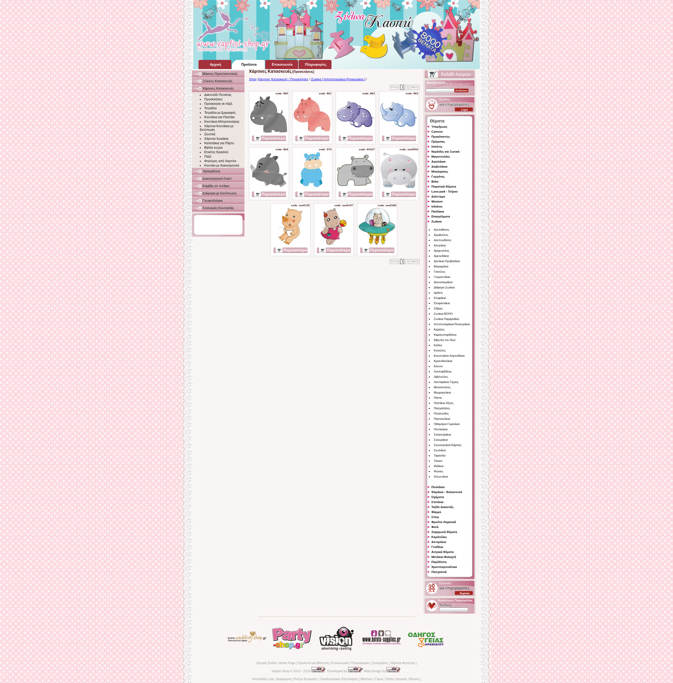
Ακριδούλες (441, 234)
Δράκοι (438, 292)
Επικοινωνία (340, 663)
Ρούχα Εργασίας (305, 679)
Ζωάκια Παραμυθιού (446, 318)
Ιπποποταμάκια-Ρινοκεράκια (452, 324)
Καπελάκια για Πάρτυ (219, 143)
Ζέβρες (438, 308)
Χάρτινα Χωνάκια (216, 139)
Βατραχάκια (441, 266)
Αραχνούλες (441, 250)
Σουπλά (209, 134)
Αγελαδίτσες (441, 229)
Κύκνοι (438, 366)
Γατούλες (439, 271)
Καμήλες (439, 329)
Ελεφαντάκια (442, 303)
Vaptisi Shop (280, 671)
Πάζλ (207, 156)
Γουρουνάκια (442, 276)
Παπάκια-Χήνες (443, 403)
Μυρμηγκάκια (442, 392)
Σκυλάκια (440, 450)
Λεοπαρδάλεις (443, 371)
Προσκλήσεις (213, 99)
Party (390, 679)
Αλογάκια (440, 245)
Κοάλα (438, 345)
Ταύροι (438, 460)
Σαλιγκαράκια (442, 434)
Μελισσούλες (442, 387)
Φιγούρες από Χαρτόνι (220, 161)
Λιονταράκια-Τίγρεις (446, 382)
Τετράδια (210, 108)
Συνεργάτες (380, 663)
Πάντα (438, 397)
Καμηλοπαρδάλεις (445, 334)
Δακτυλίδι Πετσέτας (218, 95)
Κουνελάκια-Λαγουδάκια (449, 355)
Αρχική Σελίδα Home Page (276, 663)
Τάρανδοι (439, 455)
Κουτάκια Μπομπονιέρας (221, 121)
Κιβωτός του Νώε (445, 339)
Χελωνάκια (441, 476)
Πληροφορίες (360, 663)
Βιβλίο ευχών (213, 147)
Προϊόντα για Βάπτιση (313, 663)
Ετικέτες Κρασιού (216, 152)
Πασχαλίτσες (442, 408)
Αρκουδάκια (441, 255)
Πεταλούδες (441, 413)
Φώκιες (438, 471)
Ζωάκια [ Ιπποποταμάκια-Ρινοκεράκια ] (338, 79)
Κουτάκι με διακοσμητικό (221, 165)
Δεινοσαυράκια (443, 282)
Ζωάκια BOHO (443, 313)
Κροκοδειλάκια (443, 361)
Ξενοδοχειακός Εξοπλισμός (339, 679)
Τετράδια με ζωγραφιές (220, 113)
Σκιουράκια (441, 439)
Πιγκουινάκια (442, 418)
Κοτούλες (440, 350)
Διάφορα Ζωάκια (444, 287)
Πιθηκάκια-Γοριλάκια (447, 424)
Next (415, 87)
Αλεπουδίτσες (442, 240)
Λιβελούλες (441, 376)
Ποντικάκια (440, 429)
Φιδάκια (438, 466)
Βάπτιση (367, 679)
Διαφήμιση (284, 679)
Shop (253, 79)
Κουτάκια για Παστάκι (219, 117)
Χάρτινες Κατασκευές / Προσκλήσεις (283, 79)
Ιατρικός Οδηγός (407, 679)
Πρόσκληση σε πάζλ (218, 104)
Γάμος (379, 679)
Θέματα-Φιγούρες (403, 663)
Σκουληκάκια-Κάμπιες (448, 445)
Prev (394, 87)
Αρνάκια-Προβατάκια (447, 261)
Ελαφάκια (440, 297)
